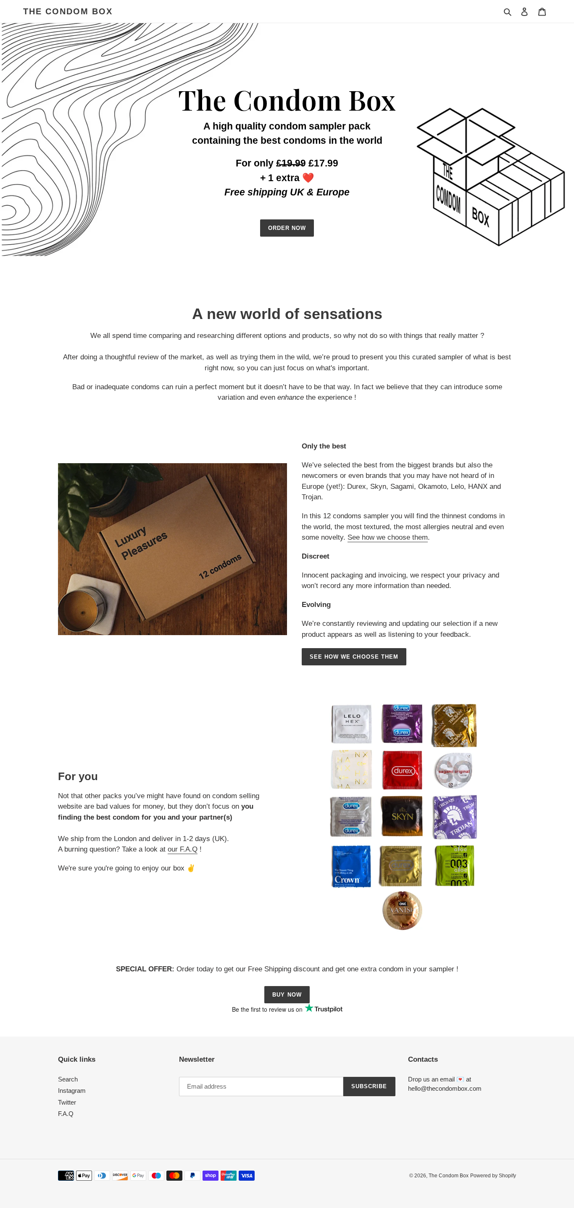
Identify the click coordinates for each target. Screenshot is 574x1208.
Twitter (67, 1102)
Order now (287, 228)
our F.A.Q (182, 849)
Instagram (72, 1090)
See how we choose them (388, 537)
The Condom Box (68, 11)
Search (68, 1079)
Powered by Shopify (493, 1176)
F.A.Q (66, 1113)
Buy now (286, 995)
